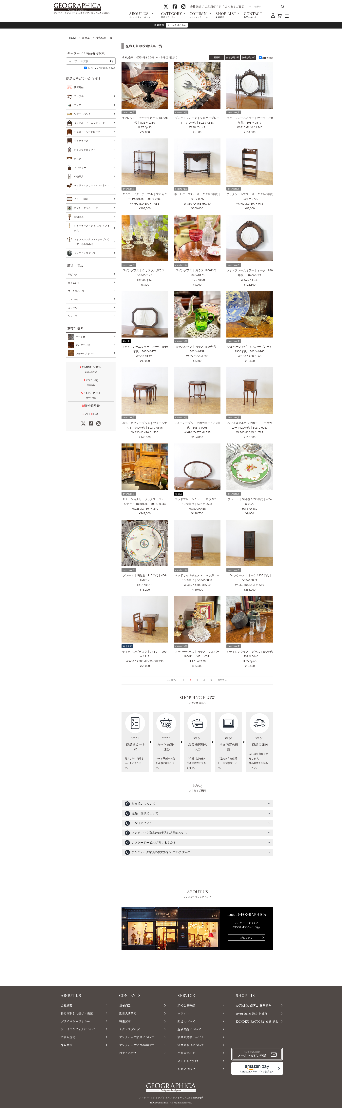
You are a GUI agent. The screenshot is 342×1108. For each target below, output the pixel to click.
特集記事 (125, 1021)
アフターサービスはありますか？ (151, 842)
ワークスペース (76, 291)
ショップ (72, 316)
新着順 (217, 57)
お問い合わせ (186, 1069)
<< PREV (171, 680)
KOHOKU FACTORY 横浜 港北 (257, 1021)
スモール (72, 307)
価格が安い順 (248, 57)
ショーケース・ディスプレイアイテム (92, 228)
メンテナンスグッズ (84, 253)
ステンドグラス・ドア (86, 207)
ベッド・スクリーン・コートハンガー (92, 188)
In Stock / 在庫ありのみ (102, 68)
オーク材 (80, 337)
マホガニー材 (83, 345)
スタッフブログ (129, 1029)
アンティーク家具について (136, 1037)
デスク (77, 158)
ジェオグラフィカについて (78, 1029)
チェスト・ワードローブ (87, 131)
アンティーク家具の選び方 (136, 1045)
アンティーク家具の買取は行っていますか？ (158, 852)
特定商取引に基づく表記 (77, 1013)
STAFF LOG (91, 414)
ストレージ (74, 299)
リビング (72, 274)
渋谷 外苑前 (252, 1013)
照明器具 (79, 216)
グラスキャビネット (84, 149)
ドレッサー (80, 167)
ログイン (183, 1013)
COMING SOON (91, 369)
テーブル (79, 96)
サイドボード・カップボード (89, 122)
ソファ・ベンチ (82, 114)
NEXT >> (222, 680)
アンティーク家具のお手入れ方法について (157, 833)
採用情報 (66, 1045)
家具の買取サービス (191, 1037)
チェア (77, 105)
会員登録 (195, 7)
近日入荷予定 (128, 1013)
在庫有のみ (267, 58)
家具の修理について (191, 1045)
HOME (73, 38)
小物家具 (79, 176)
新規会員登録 (91, 406)
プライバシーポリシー (75, 1021)
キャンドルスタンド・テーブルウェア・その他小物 (92, 242)
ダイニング (74, 282)
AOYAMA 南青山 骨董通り (253, 1005)
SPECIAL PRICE (91, 395)
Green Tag (91, 382)
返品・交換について (142, 813)
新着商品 (79, 87)
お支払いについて (140, 803)
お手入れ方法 (128, 1053)
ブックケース (81, 140)
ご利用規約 (68, 1037)
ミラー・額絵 (81, 198)
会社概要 (66, 1005)
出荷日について (139, 823)
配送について (186, 1021)
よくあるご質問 (234, 7)
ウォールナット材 (85, 353)
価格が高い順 (232, 57)
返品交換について (189, 1029)
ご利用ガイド (213, 7)
